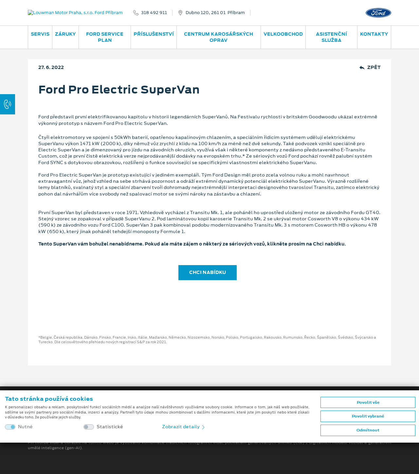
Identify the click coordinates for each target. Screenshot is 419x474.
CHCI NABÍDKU (207, 272)
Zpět (374, 67)
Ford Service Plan (104, 37)
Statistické (110, 427)
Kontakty (374, 34)
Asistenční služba (331, 37)
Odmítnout (367, 430)
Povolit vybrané (368, 416)
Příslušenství (154, 34)
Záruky (65, 34)
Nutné (25, 427)
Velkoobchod (283, 34)
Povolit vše (368, 402)
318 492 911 (154, 13)
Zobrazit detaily (181, 426)
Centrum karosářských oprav (218, 37)
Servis (40, 34)
